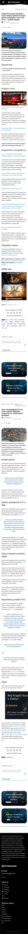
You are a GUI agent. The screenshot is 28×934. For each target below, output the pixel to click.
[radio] (7, 312)
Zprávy (2, 9)
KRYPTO (3, 323)
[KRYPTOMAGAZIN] (14, 2)
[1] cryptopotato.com (11, 304)
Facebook (6, 887)
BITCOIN (11, 319)
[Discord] (2, 885)
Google (22, 321)
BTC (3, 321)
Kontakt (3, 877)
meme (15, 323)
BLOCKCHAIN (21, 319)
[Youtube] (2, 898)
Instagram (6, 889)
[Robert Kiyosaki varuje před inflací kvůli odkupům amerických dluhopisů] (14, 369)
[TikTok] (2, 894)
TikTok (6, 893)
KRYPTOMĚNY (9, 323)
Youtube (6, 898)
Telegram (6, 891)
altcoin (7, 319)
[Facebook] (2, 887)
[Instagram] (2, 889)
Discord (6, 884)
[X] (2, 896)
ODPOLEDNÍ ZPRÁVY (22, 323)
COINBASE (11, 321)
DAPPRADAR (17, 321)
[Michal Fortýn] (2, 22)
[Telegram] (2, 891)
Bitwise (16, 319)
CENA (6, 321)
